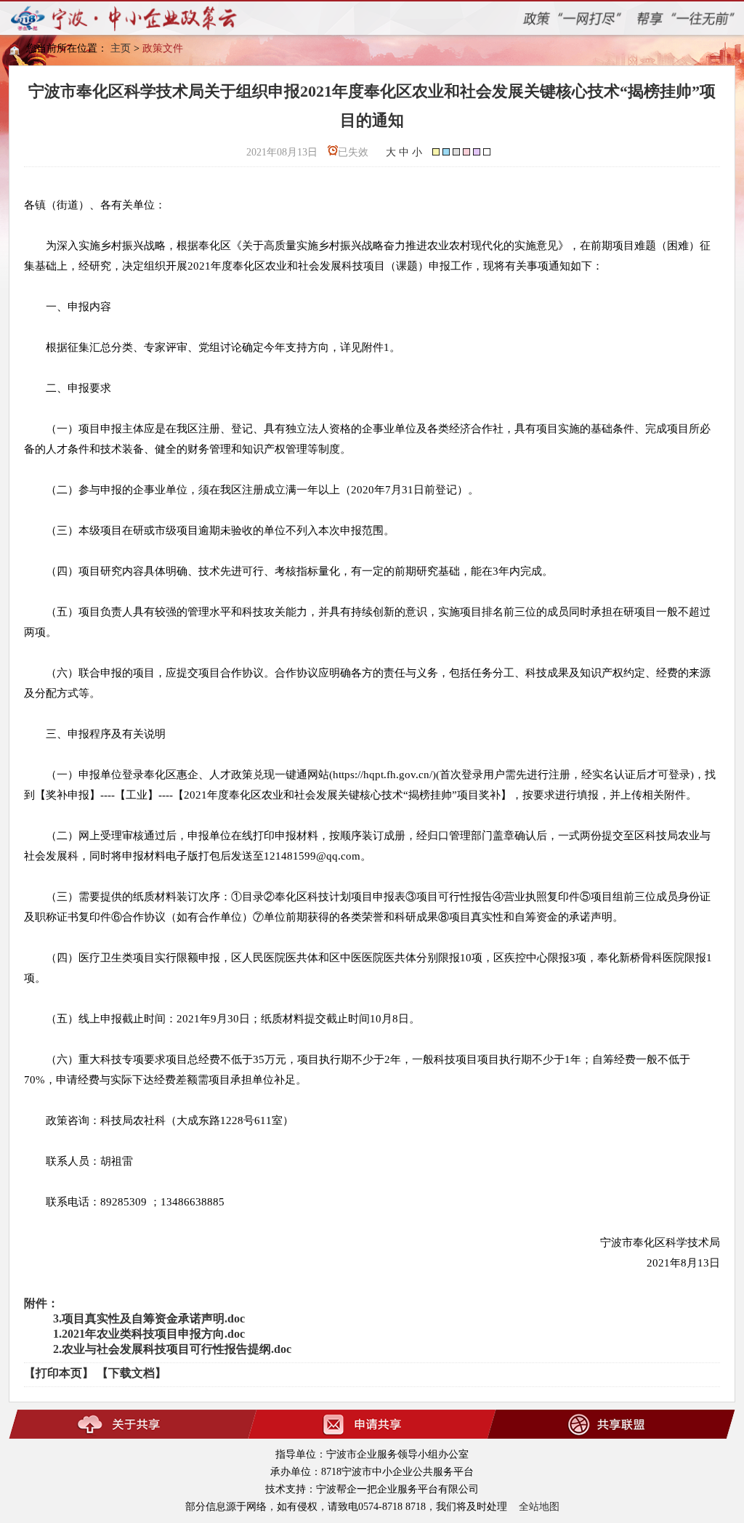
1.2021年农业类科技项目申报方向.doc (149, 1334)
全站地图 (539, 1506)
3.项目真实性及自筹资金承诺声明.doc (149, 1318)
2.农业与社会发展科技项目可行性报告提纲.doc (172, 1349)
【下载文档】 (131, 1373)
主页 (120, 48)
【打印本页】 (59, 1373)
